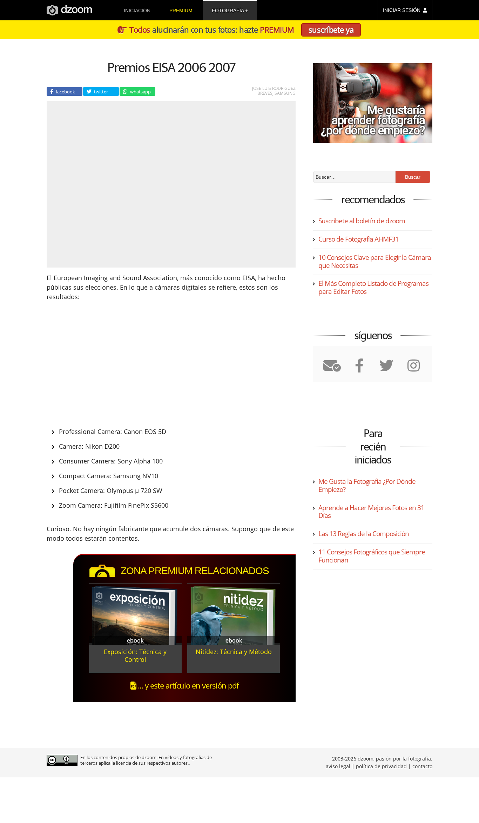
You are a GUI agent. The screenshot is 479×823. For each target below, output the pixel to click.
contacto (422, 766)
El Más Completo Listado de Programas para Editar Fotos (373, 287)
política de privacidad (381, 766)
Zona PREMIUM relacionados (195, 570)
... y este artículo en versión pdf (187, 685)
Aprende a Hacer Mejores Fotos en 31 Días (371, 511)
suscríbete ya (331, 29)
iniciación (137, 10)
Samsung (285, 93)
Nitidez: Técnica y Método (234, 651)
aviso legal (338, 766)
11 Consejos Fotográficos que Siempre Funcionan (371, 556)
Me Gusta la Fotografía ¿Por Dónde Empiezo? (367, 485)
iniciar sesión (401, 10)
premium (181, 10)
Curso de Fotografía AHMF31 (358, 239)
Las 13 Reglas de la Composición (363, 533)
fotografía (228, 10)
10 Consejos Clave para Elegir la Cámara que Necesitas (374, 261)
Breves (264, 93)
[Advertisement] (112, 363)
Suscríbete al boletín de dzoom (361, 220)
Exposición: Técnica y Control (135, 655)
